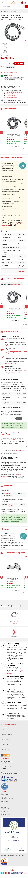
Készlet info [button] (8, 486)
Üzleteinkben (9, 94)
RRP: (2, 55)
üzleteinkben (15, 440)
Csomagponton (10, 95)
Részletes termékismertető (10, 72)
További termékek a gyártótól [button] (14, 553)
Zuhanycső (14, 11)
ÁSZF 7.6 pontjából (18, 450)
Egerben (8, 493)
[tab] (14, 108)
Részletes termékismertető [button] (13, 158)
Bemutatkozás (5, 742)
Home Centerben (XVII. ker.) (14, 351)
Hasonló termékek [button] (10, 109)
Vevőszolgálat (5, 744)
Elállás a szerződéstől (7, 734)
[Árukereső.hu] (4, 786)
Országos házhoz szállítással (14, 92)
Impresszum (5, 727)
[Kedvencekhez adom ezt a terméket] (2, 67)
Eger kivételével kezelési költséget (15, 371)
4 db (11, 75)
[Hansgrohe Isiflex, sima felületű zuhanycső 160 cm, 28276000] (14, 123)
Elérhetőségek (5, 749)
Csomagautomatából (12, 97)
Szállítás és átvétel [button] (10, 332)
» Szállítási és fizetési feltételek (8, 732)
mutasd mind (16, 284)
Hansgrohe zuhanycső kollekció (13, 224)
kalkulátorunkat (9, 346)
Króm (20, 11)
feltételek (21, 271)
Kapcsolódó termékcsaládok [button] (14, 279)
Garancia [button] (6, 529)
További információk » (11, 363)
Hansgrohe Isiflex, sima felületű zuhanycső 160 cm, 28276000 (13, 135)
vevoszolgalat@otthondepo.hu (10, 770)
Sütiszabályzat (5, 739)
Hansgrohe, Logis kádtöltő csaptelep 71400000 (12, 579)
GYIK (3, 747)
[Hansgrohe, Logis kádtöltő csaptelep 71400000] (14, 567)
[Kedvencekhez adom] (8, 146)
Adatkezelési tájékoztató (7, 737)
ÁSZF (3, 729)
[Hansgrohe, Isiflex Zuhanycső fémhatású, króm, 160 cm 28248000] (14, 615)
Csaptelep (6, 11)
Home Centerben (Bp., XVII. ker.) (9, 505)
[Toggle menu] (2, 3)
